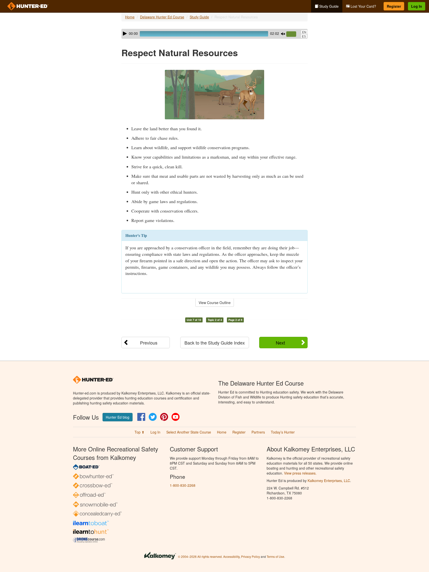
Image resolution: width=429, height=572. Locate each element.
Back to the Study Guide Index (214, 342)
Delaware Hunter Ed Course (162, 16)
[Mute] (283, 34)
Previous (148, 342)
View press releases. (300, 473)
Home (130, 16)
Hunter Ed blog (117, 417)
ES (304, 36)
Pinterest (164, 417)
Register (394, 6)
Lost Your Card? (363, 6)
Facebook (141, 417)
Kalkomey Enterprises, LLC (329, 480)
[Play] (125, 34)
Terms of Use (275, 556)
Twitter (153, 417)
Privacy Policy (250, 556)
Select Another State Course (188, 432)
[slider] (293, 34)
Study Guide (328, 6)
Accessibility (231, 556)
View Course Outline (215, 302)
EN (304, 32)
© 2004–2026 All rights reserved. (200, 556)
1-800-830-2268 (182, 485)
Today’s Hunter (283, 432)
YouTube (175, 417)
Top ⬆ (139, 432)
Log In (416, 6)
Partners (258, 432)
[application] (214, 34)
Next (280, 342)
